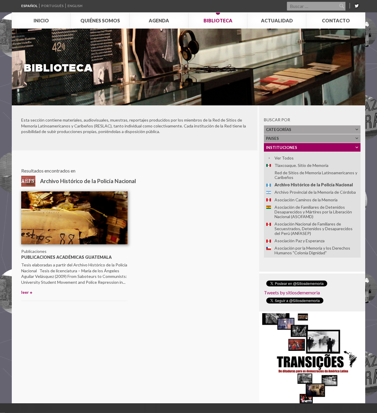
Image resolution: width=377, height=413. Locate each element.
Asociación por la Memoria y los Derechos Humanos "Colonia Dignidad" (312, 250)
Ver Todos (284, 157)
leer (25, 292)
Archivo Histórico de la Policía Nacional (314, 184)
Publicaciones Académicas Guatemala (66, 257)
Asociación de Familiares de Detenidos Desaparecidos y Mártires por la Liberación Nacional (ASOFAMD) (313, 212)
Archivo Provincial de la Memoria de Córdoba (315, 192)
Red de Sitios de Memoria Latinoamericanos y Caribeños (316, 175)
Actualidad (277, 20)
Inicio (41, 20)
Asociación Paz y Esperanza (300, 240)
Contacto (336, 20)
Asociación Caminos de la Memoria (306, 199)
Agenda (159, 20)
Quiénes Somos (100, 20)
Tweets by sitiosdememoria (292, 292)
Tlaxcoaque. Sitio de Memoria (301, 165)
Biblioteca (218, 20)
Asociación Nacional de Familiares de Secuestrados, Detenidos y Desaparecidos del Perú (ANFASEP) (314, 228)
